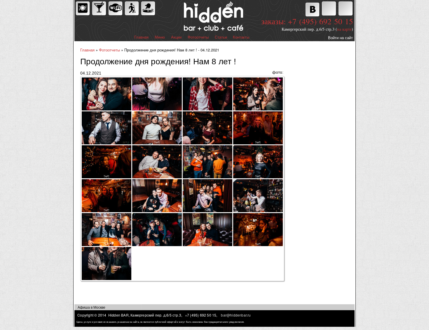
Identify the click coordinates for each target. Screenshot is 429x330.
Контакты (241, 37)
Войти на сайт (340, 37)
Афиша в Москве (91, 307)
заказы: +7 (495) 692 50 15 (307, 21)
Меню (160, 37)
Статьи (221, 37)
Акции (176, 37)
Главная (141, 37)
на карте (344, 29)
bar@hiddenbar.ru (236, 314)
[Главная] (188, 17)
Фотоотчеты (198, 37)
